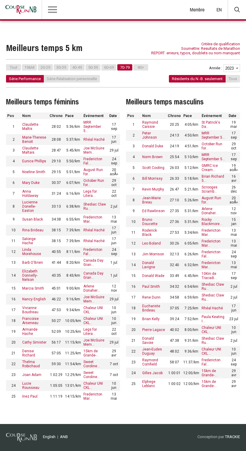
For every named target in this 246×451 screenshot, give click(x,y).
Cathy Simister (34, 342)
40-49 (77, 67)
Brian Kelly (151, 319)
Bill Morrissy (152, 178)
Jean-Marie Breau (151, 200)
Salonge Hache (29, 241)
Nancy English (34, 299)
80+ (141, 67)
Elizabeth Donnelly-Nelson (30, 275)
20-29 (45, 67)
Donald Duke (152, 146)
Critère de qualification (220, 44)
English (49, 436)
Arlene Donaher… (91, 288)
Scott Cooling (153, 168)
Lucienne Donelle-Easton (30, 206)
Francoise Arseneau (30, 321)
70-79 (125, 67)
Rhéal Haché (94, 139)
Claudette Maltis (30, 126)
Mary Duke (31, 183)
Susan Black (32, 219)
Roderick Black (149, 232)
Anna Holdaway (30, 193)
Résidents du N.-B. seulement (197, 79)
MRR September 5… (92, 126)
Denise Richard (28, 353)
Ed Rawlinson (153, 211)
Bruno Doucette (150, 222)
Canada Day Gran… (93, 262)
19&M (29, 67)
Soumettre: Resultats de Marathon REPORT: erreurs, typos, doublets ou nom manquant (195, 50)
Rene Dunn (151, 297)
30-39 (61, 67)
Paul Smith (151, 286)
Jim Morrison (153, 254)
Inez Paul (30, 396)
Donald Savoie (148, 340)
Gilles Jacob (152, 373)
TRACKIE (232, 436)
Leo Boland (151, 243)
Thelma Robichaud (31, 364)
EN (219, 9)
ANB (64, 436)
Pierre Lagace (153, 330)
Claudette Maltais (30, 150)
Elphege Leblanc (148, 384)
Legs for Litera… (90, 193)
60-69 (109, 67)
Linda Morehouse (31, 252)
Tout (13, 67)
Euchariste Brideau (151, 308)
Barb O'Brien (32, 262)
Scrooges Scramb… (210, 189)
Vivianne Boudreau (30, 310)
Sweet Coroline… (91, 364)
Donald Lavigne (148, 265)
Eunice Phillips (34, 161)
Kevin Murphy (153, 189)
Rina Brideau (33, 230)
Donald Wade (153, 276)
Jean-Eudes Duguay (152, 351)
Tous (233, 79)
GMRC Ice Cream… (210, 168)
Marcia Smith (33, 288)
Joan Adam (31, 375)
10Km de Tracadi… (209, 276)
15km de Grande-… (91, 353)
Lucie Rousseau (30, 385)
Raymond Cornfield (150, 362)
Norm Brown (152, 157)
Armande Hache (30, 331)
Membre (197, 9)
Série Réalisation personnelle (72, 79)
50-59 (93, 67)
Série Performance (25, 79)
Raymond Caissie (150, 124)
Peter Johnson (149, 135)
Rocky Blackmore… (212, 222)
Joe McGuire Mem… (93, 150)
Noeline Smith (33, 172)
